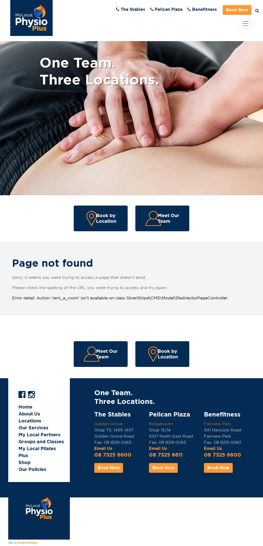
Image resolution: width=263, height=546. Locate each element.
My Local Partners (39, 434)
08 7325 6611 (166, 455)
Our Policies (32, 469)
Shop (24, 462)
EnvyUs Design (27, 542)
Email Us (103, 448)
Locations (29, 420)
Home (25, 407)
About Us (29, 414)
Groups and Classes (41, 441)
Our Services (33, 427)
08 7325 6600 (113, 455)
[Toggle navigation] (245, 23)
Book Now (237, 9)
